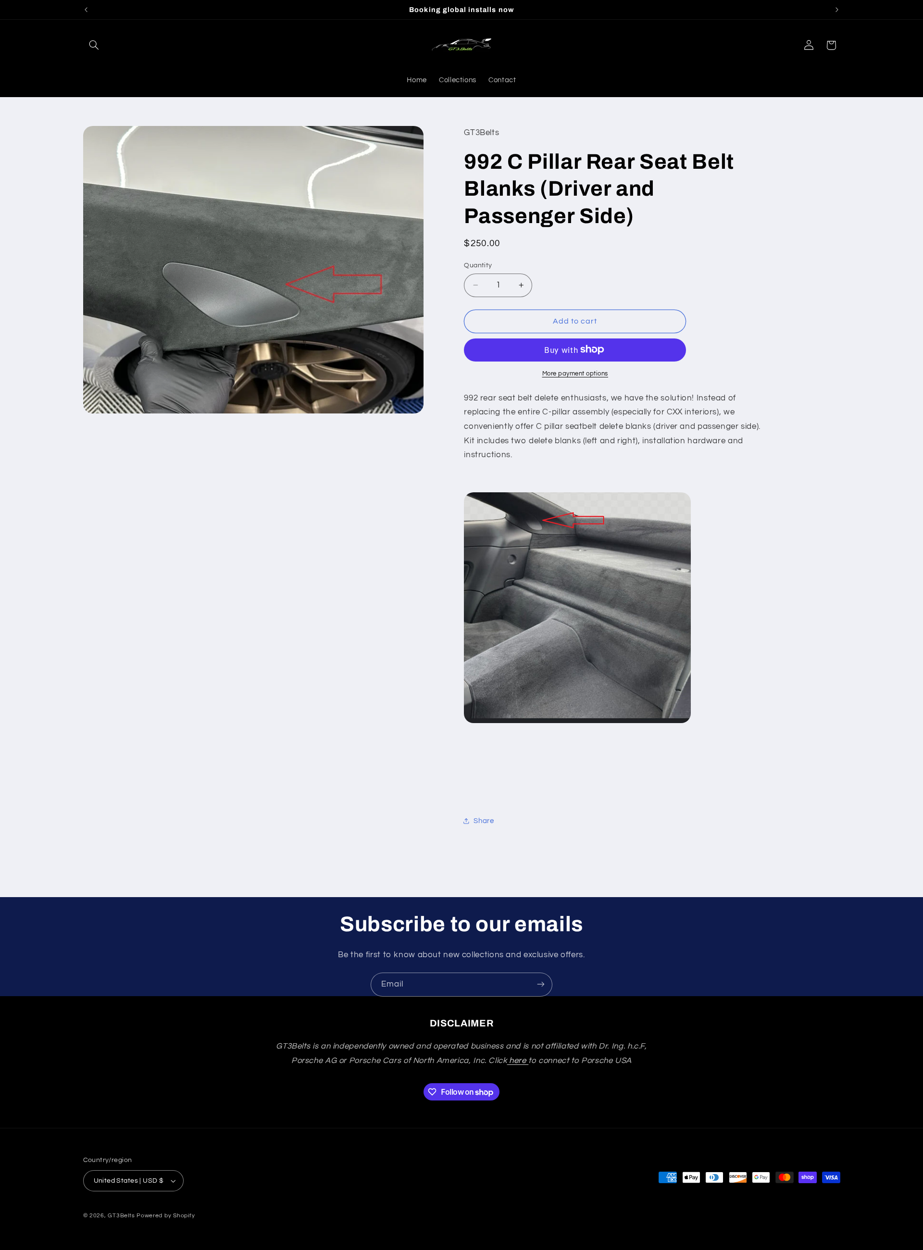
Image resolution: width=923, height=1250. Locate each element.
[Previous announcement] (86, 9)
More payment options (575, 373)
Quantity (478, 265)
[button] (94, 45)
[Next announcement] (837, 9)
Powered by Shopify (166, 1215)
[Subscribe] (541, 984)
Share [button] (484, 820)
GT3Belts (121, 1215)
